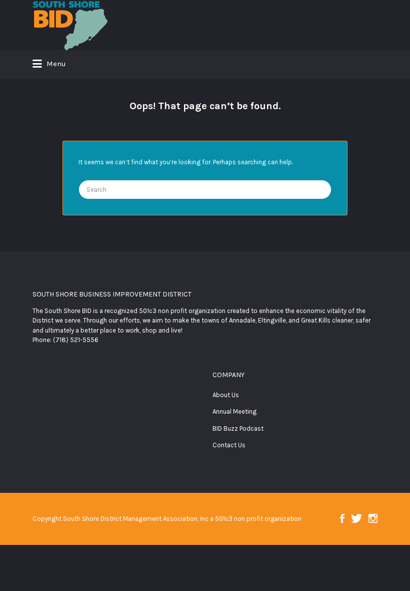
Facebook (342, 518)
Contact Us (229, 445)
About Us (225, 395)
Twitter (356, 518)
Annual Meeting (234, 411)
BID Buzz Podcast (238, 428)
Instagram (373, 518)
